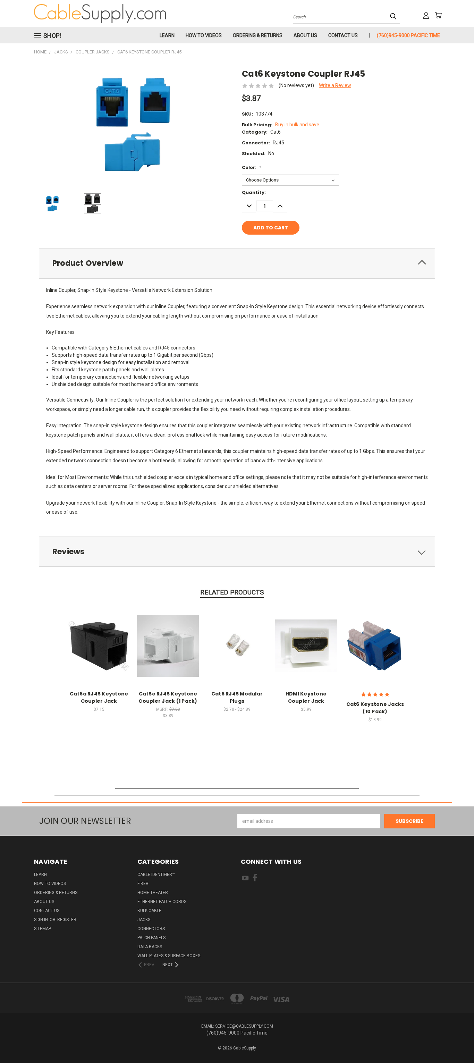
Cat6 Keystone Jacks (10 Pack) (375, 708)
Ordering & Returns (257, 35)
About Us (305, 35)
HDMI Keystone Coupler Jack (306, 697)
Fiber (143, 883)
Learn (167, 35)
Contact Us (343, 35)
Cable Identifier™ (156, 874)
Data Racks (149, 946)
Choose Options (99, 645)
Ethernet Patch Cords (161, 901)
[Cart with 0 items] (438, 15)
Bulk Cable (149, 910)
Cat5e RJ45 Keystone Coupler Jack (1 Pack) (167, 697)
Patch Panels (151, 937)
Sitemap (42, 928)
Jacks (143, 919)
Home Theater (152, 892)
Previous (455, 1041)
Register (66, 919)
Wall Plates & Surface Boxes (168, 955)
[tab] (237, 263)
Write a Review (335, 85)
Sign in (41, 919)
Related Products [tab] (232, 592)
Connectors (151, 928)
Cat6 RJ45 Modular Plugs (237, 697)
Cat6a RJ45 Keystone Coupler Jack (99, 697)
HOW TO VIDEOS (204, 35)
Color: (251, 167)
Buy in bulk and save (297, 124)
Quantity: (254, 192)
